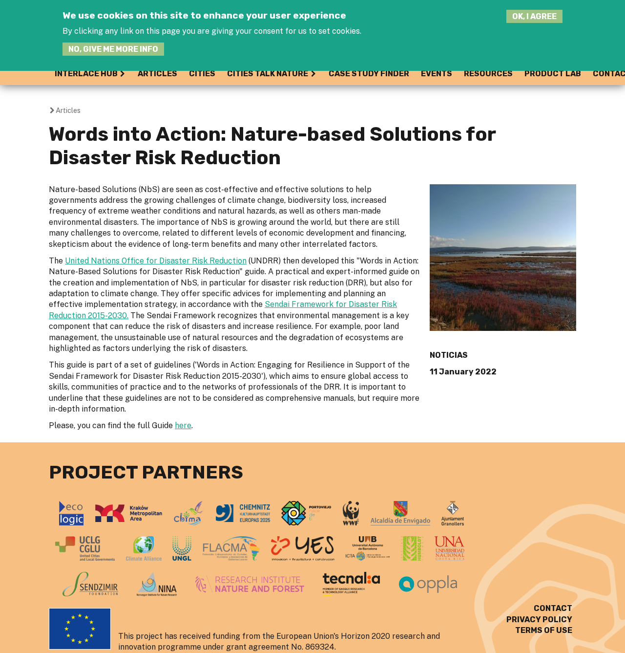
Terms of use (543, 630)
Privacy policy (539, 619)
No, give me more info (113, 49)
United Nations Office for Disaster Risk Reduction (156, 260)
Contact (553, 608)
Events (436, 73)
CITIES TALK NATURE (267, 73)
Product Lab (552, 73)
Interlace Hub (86, 73)
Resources (488, 73)
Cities (202, 73)
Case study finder (369, 73)
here (183, 425)
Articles (157, 73)
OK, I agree (534, 16)
